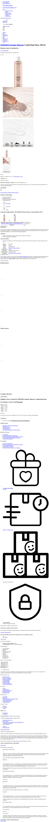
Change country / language (15, 716)
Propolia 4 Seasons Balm (7, 443)
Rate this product (4, 396)
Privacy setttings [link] (6, 724)
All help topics (8, 16)
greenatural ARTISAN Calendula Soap (10, 435)
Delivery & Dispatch (7, 677)
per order (10, 7)
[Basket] (26, 30)
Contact (4, 708)
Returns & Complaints (7, 679)
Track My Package (6, 691)
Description (3, 227)
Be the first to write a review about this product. (20, 420)
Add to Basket (3, 187)
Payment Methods (6, 680)
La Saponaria (5, 434)
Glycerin (4, 256)
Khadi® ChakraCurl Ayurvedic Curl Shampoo (11, 447)
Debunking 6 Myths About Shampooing (10, 425)
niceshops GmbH (9, 718)
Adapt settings (16, 743)
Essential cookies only (8, 743)
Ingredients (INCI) (4, 254)
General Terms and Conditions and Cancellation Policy (13, 722)
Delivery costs (8, 12)
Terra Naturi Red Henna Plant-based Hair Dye (11, 437)
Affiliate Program (6, 702)
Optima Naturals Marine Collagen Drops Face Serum (13, 436)
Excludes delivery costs (17, 176)
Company (5, 726)
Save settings (3, 819)
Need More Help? (6, 682)
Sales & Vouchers (6, 681)
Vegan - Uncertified (17, 253)
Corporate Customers (7, 683)
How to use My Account (7, 684)
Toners (10, 249)
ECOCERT (11, 253)
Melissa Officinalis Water (24, 256)
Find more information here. (5, 632)
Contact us (7, 15)
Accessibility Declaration (7, 723)
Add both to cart (4, 226)
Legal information (4, 260)
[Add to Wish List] (0, 189)
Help (4, 9)
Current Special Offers (7, 701)
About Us (5, 706)
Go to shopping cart (6, 3)
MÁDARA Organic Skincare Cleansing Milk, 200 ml (12, 223)
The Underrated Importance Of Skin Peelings (11, 429)
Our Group (5, 707)
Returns (6, 11)
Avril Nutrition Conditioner (8, 446)
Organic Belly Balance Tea (8, 438)
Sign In (4, 688)
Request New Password (7, 690)
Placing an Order (6, 676)
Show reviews (3, 418)
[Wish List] (4, 28)
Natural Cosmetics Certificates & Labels (10, 698)
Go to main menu (6, 1)
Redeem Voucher (6, 692)
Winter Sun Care (6, 426)
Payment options (8, 13)
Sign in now (5, 22)
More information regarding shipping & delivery (9, 192)
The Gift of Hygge (6, 428)
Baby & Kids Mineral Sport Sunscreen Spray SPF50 (13, 444)
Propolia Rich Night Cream (8, 445)
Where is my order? (9, 10)
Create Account (6, 689)
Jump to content (6, 2)
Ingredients (5, 697)
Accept (2, 743)
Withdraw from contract (4, 729)
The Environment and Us (7, 699)
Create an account (6, 26)
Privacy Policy (5, 721)
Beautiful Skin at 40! (7, 427)
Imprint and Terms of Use (8, 720)
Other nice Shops (6, 727)
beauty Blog (5, 696)
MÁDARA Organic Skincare (12, 45)
